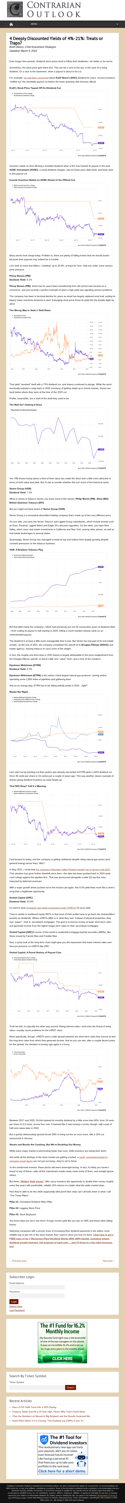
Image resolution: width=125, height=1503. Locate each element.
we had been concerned (36, 77)
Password (14, 1291)
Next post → (109, 1261)
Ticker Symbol (16, 1382)
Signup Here (15, 1306)
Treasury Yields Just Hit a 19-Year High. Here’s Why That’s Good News (48, 1411)
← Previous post (17, 1261)
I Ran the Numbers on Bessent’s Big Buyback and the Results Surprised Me (51, 1416)
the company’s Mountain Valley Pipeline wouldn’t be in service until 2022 (73, 869)
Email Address (16, 1283)
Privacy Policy (20, 1498)
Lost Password (17, 1310)
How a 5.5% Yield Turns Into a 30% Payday (34, 1407)
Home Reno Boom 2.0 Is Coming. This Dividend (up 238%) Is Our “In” (48, 1420)
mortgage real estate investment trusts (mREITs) (51, 908)
